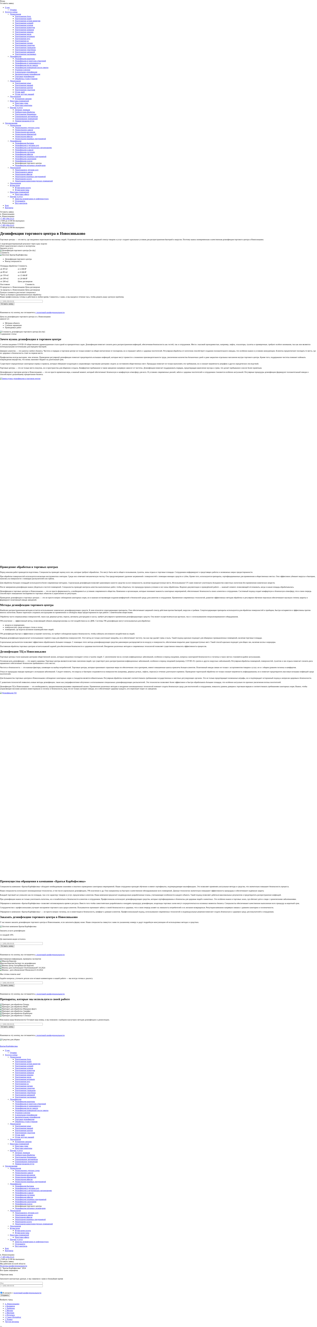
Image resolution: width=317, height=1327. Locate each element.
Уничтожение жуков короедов (27, 21)
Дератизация (15, 81)
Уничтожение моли (23, 34)
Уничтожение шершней (25, 52)
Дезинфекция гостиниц (25, 152)
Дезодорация (15, 96)
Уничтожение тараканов (25, 47)
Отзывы (13, 10)
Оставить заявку (7, 304)
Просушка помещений (19, 101)
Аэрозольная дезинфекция (26, 72)
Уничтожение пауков (24, 43)
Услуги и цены (11, 12)
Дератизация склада (23, 179)
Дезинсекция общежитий (25, 134)
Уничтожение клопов (24, 25)
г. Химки (9, 1319)
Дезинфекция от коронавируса (28, 63)
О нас (7, 7)
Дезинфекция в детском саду (27, 145)
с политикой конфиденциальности (50, 312)
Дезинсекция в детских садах (27, 128)
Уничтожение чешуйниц (25, 50)
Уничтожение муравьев (25, 36)
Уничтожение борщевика (25, 114)
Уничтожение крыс (23, 83)
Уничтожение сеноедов (25, 45)
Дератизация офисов (23, 174)
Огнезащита (20, 201)
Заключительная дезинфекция (27, 74)
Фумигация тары (22, 190)
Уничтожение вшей (23, 19)
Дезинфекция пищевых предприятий (30, 156)
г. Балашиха (10, 1306)
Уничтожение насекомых (25, 54)
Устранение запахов (23, 99)
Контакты (9, 208)
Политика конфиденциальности (13, 1266)
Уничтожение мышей (24, 85)
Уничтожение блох (23, 16)
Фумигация (15, 185)
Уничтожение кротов (24, 87)
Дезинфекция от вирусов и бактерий (30, 61)
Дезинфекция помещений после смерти (31, 67)
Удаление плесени (22, 70)
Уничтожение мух (22, 39)
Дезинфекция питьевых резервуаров (30, 165)
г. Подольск (10, 1315)
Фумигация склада (23, 188)
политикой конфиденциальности (27, 1293)
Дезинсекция (15, 14)
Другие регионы (12, 1322)
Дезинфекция (15, 56)
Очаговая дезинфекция (24, 76)
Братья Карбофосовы (9, 1046)
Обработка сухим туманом (26, 79)
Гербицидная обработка (25, 112)
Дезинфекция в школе (24, 150)
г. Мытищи (9, 1313)
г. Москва (9, 1310)
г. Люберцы (10, 1308)
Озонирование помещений (26, 119)
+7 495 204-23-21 (7, 218)
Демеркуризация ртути (24, 121)
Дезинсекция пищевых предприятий (30, 139)
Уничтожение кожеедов (25, 27)
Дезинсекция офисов (24, 136)
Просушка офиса (22, 194)
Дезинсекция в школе (24, 130)
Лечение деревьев (22, 110)
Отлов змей (20, 92)
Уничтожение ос (22, 41)
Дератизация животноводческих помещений (34, 181)
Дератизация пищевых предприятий (30, 176)
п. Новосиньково (12, 1304)
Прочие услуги (16, 108)
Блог (7, 205)
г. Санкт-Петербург (13, 1317)
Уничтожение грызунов (25, 90)
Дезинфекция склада (23, 161)
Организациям (11, 123)
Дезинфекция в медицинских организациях (33, 148)
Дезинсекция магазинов (25, 132)
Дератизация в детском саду (27, 170)
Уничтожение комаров (24, 30)
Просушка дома (21, 103)
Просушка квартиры (23, 105)
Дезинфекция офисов (24, 154)
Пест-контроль (21, 203)
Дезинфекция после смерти (26, 65)
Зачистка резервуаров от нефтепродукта (32, 199)
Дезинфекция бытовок (24, 143)
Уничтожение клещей (24, 23)
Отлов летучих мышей (24, 94)
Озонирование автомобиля (26, 116)
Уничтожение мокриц (24, 32)
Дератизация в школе (24, 172)
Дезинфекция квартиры (25, 59)
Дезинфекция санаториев (25, 159)
